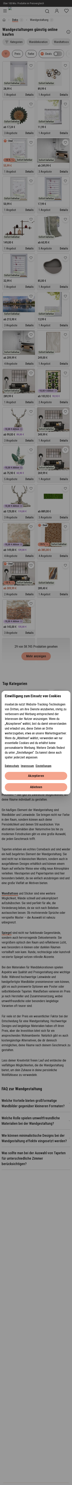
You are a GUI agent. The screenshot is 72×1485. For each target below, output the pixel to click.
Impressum (27, 765)
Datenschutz (12, 765)
